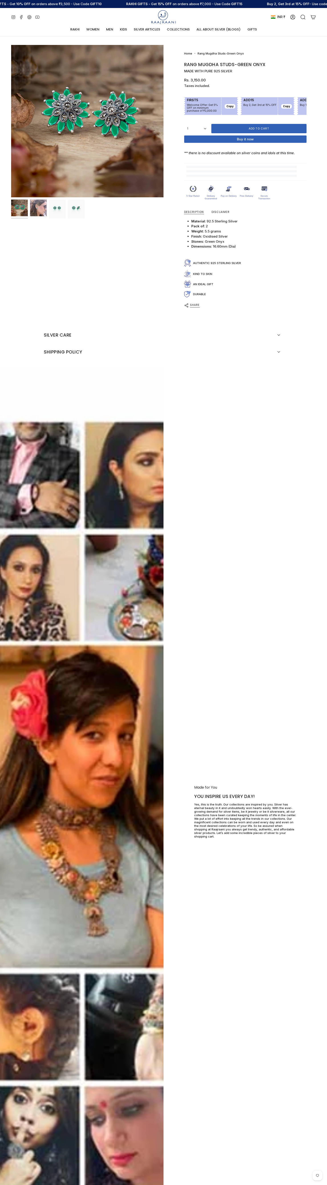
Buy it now (245, 139)
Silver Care (58, 335)
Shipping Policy (63, 352)
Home (188, 53)
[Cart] (313, 17)
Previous (11, 121)
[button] (93, 29)
